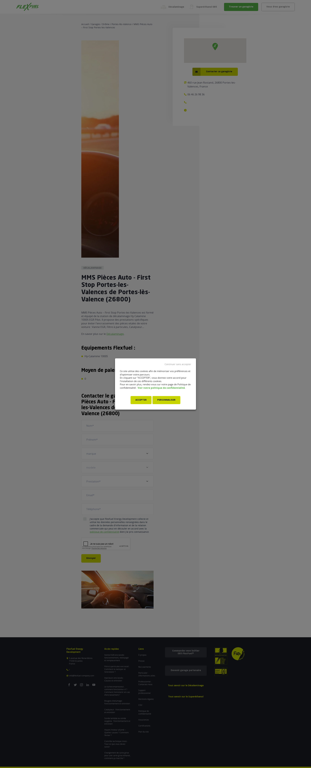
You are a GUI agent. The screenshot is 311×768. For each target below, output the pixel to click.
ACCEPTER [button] (141, 400)
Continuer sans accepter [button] (178, 364)
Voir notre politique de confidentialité (161, 387)
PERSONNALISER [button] (166, 400)
